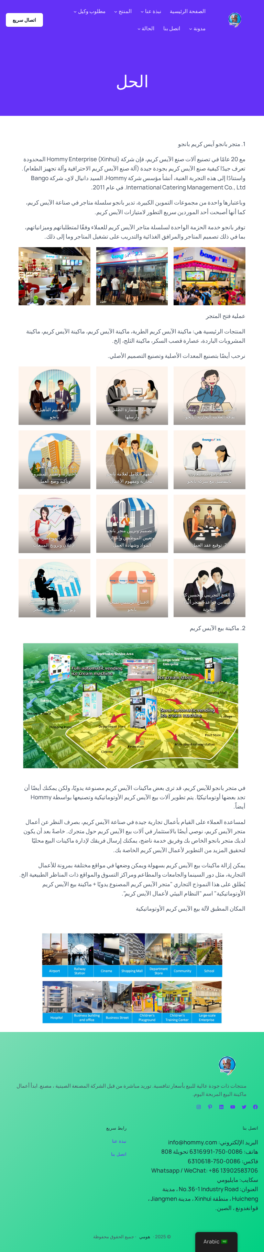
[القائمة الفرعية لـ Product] (115, 11)
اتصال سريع (24, 20)
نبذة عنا (119, 1141)
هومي (144, 1236)
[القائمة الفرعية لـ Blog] (190, 28)
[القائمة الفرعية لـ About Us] (142, 11)
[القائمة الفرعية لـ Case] (139, 28)
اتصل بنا (118, 1154)
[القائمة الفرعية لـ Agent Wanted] (75, 11)
